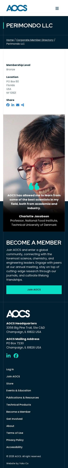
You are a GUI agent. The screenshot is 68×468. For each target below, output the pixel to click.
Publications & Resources (22, 397)
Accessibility (14, 447)
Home (10, 40)
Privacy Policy (15, 440)
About (10, 426)
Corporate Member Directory (34, 40)
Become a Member (18, 412)
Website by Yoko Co (17, 463)
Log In (10, 369)
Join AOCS (13, 376)
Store (9, 383)
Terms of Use (14, 433)
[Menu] (49, 8)
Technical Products (18, 405)
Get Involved (14, 419)
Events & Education (18, 390)
